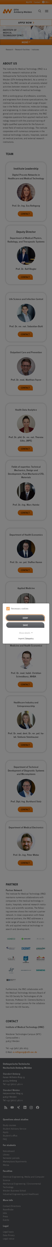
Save (25, 625)
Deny (25, 617)
